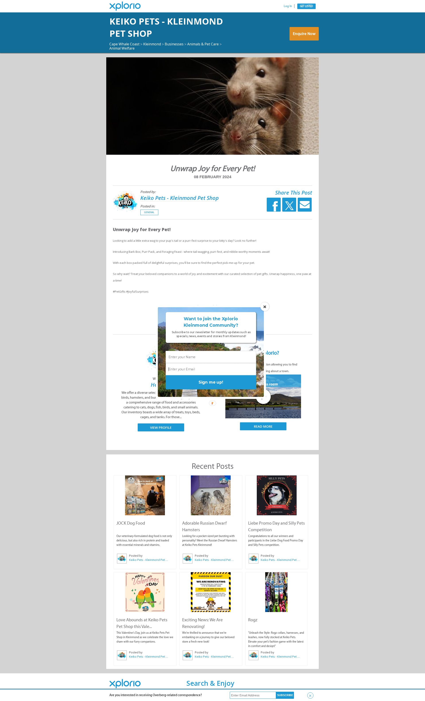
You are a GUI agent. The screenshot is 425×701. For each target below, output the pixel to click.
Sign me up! (211, 382)
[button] (210, 322)
